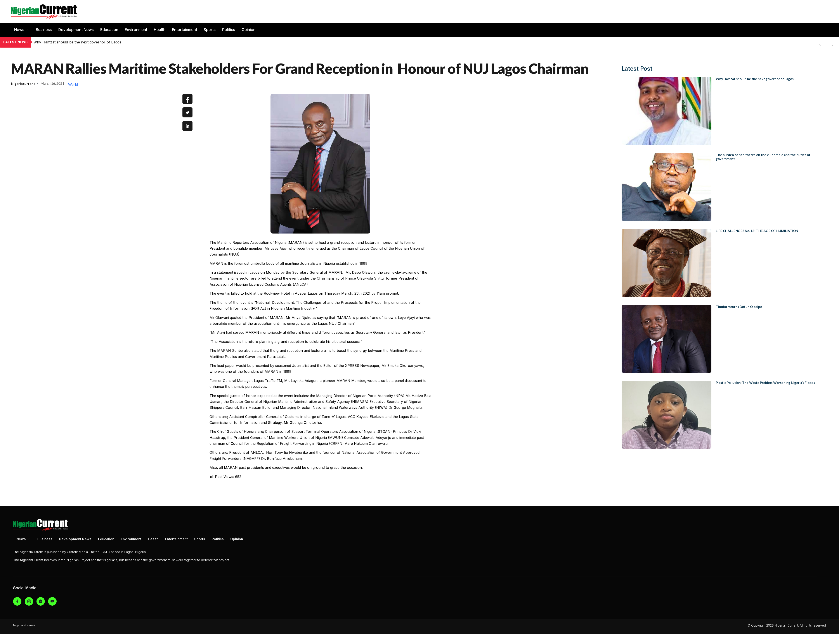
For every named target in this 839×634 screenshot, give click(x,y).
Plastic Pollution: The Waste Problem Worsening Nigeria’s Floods (765, 383)
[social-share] (187, 99)
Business (44, 29)
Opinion (248, 29)
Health (159, 29)
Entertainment (184, 29)
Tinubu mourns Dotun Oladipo (739, 307)
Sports (210, 29)
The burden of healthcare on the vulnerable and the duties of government (96, 42)
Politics (228, 29)
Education (109, 29)
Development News (76, 29)
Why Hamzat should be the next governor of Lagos (755, 79)
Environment (136, 29)
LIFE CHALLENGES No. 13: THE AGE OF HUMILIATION (757, 231)
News (19, 29)
